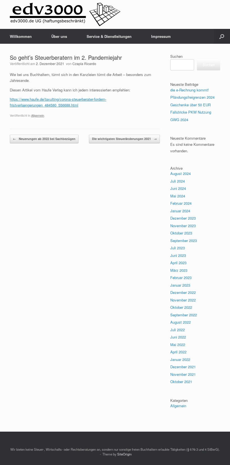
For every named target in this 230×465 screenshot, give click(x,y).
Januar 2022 (180, 359)
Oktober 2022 (181, 307)
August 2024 (180, 173)
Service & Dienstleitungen (109, 36)
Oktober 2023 (181, 233)
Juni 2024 (178, 188)
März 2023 (178, 270)
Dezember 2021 (183, 366)
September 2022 (183, 314)
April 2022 (178, 351)
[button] (221, 36)
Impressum (161, 36)
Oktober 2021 (181, 381)
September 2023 (183, 240)
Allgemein (37, 115)
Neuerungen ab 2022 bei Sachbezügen (44, 139)
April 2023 (178, 262)
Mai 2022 (177, 344)
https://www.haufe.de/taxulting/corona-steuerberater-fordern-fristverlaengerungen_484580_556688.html (58, 102)
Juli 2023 (177, 247)
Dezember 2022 (183, 292)
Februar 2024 (181, 203)
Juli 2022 (177, 329)
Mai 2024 (177, 196)
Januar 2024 (180, 210)
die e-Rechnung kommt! (189, 90)
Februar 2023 (181, 277)
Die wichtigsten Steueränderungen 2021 (124, 139)
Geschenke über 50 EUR (190, 104)
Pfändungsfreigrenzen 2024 (192, 97)
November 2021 (183, 374)
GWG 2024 (179, 119)
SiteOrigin (124, 454)
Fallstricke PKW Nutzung (190, 112)
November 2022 (183, 300)
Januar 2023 (180, 285)
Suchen (176, 56)
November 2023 (183, 225)
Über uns (59, 36)
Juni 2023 (178, 255)
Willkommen (21, 36)
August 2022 (180, 322)
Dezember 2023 (183, 218)
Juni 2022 (178, 337)
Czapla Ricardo (84, 63)
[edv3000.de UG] (65, 14)
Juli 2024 (177, 181)
